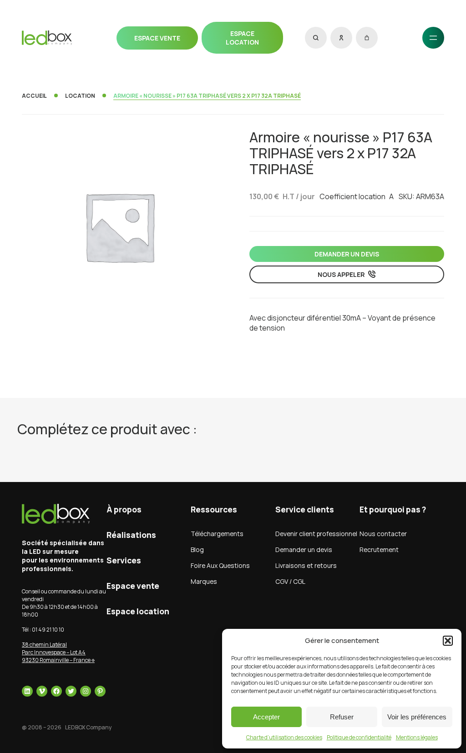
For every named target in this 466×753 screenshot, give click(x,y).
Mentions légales (417, 737)
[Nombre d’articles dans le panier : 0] (367, 37)
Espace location (242, 37)
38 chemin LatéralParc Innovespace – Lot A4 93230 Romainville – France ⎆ (58, 652)
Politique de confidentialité (359, 737)
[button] (447, 640)
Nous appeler (341, 274)
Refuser (342, 717)
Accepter (266, 717)
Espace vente (157, 38)
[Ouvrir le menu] (433, 38)
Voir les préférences (416, 717)
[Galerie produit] (119, 226)
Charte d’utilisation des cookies (284, 737)
